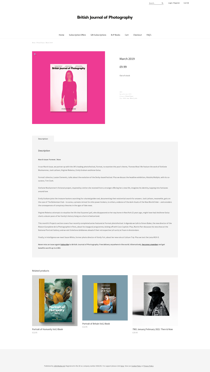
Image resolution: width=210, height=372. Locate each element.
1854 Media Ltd (59, 366)
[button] (35, 54)
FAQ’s (149, 35)
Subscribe (65, 244)
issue (128, 98)
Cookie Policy (136, 366)
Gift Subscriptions (98, 35)
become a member (150, 244)
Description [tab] (43, 139)
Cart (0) (186, 3)
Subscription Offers (77, 35)
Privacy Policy (149, 366)
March (132, 98)
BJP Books (115, 35)
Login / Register (174, 3)
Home (61, 35)
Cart (127, 35)
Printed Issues (40, 43)
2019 (124, 98)
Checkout (137, 35)
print (135, 98)
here (122, 366)
